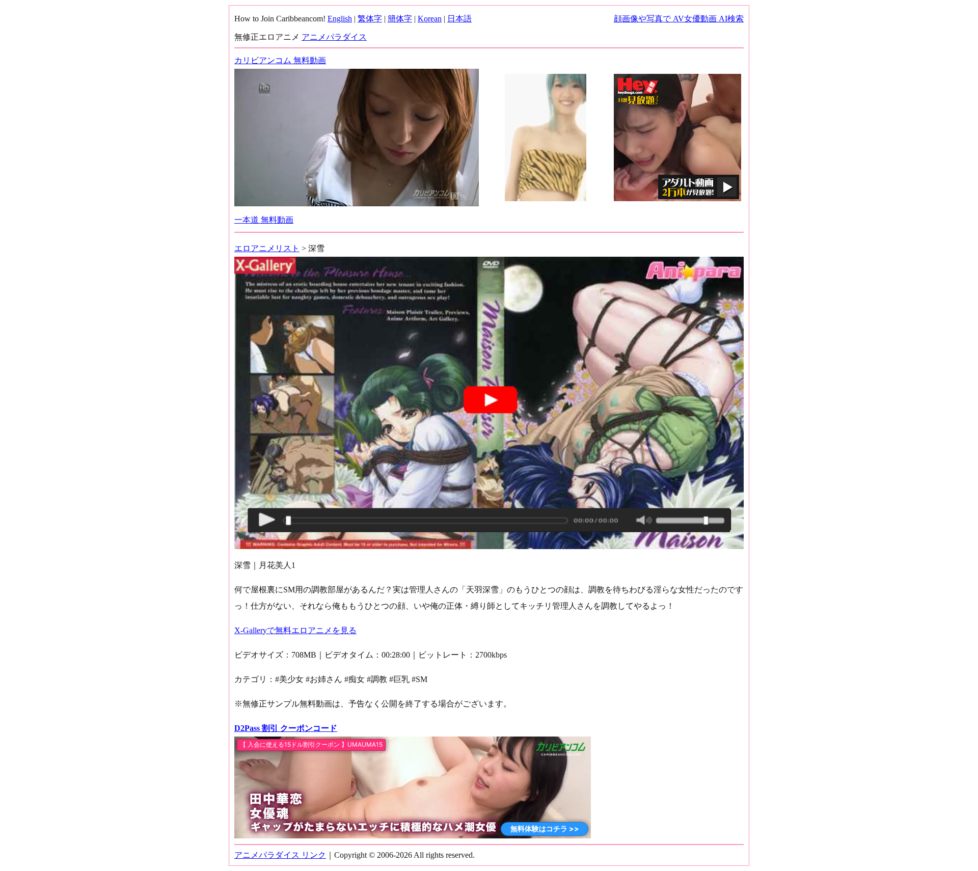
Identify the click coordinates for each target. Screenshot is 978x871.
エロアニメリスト (267, 248)
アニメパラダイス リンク (280, 855)
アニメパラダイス (334, 37)
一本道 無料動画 (263, 219)
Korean (430, 18)
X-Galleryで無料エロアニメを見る (295, 630)
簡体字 (400, 18)
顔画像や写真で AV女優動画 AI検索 (679, 18)
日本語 (459, 18)
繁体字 (370, 18)
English (340, 18)
